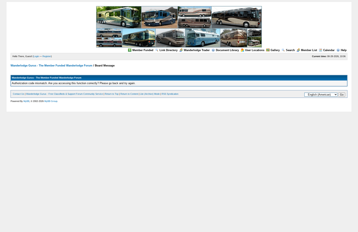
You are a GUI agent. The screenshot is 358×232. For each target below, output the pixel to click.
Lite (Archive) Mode (150, 94)
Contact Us (18, 94)
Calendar (329, 50)
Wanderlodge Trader (197, 50)
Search (290, 50)
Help (344, 50)
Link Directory (169, 50)
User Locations (254, 50)
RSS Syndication (170, 94)
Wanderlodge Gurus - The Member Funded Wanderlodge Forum (51, 65)
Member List (309, 50)
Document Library (227, 50)
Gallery (275, 50)
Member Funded (142, 50)
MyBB (26, 101)
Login (36, 56)
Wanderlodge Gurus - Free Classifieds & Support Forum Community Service (64, 94)
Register (46, 56)
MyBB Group (50, 101)
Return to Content (129, 94)
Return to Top (112, 94)
